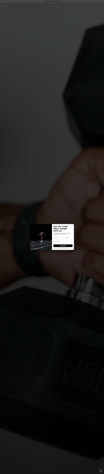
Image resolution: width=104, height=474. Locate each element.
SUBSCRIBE (63, 245)
